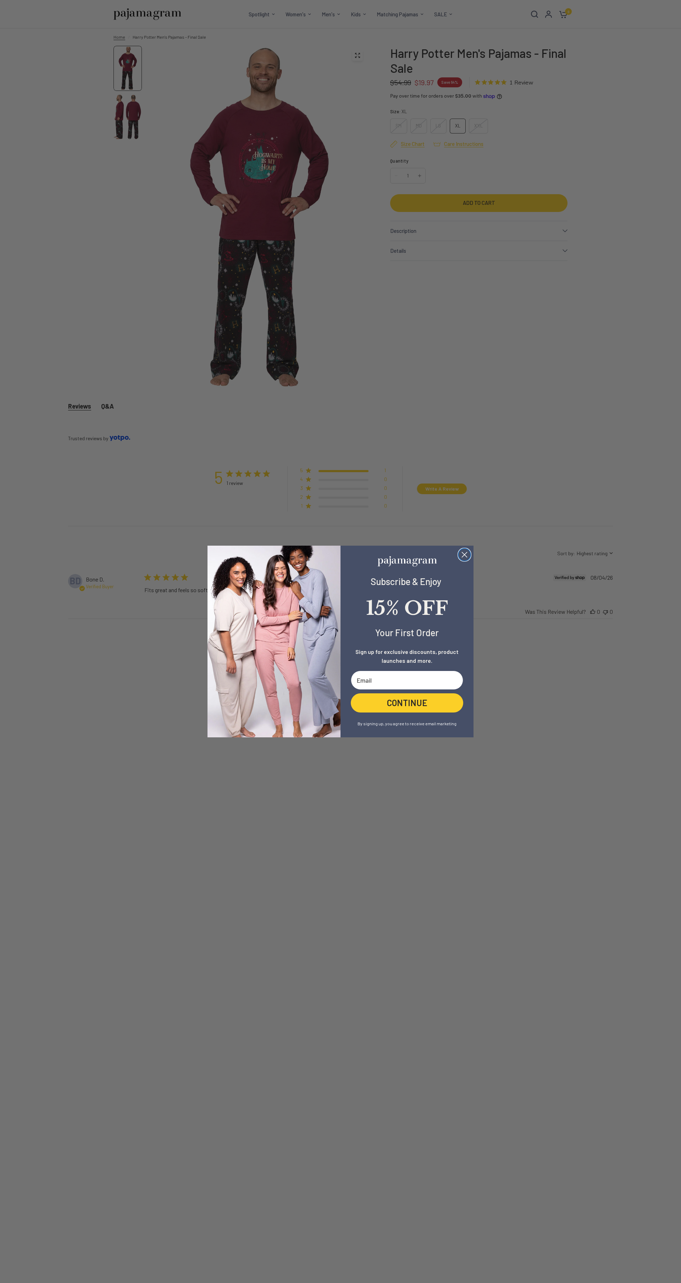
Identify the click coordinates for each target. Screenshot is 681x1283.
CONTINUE (407, 703)
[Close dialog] (464, 554)
